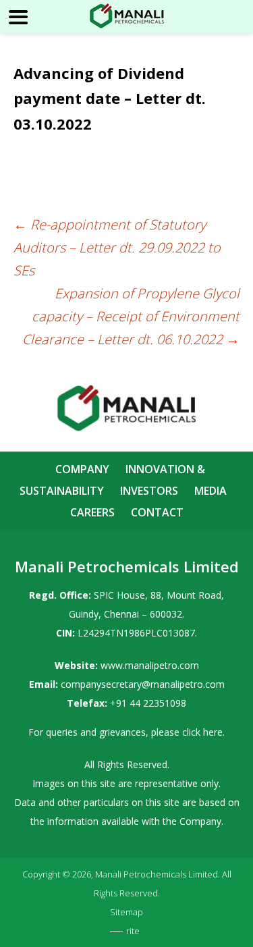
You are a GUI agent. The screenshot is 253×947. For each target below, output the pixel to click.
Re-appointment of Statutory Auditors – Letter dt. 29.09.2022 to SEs (117, 247)
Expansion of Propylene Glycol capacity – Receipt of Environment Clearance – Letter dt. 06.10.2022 (131, 316)
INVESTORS (149, 490)
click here (202, 732)
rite (133, 931)
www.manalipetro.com (150, 665)
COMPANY (82, 469)
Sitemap (126, 912)
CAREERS (92, 512)
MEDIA (210, 490)
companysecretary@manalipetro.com (143, 684)
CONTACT (157, 512)
